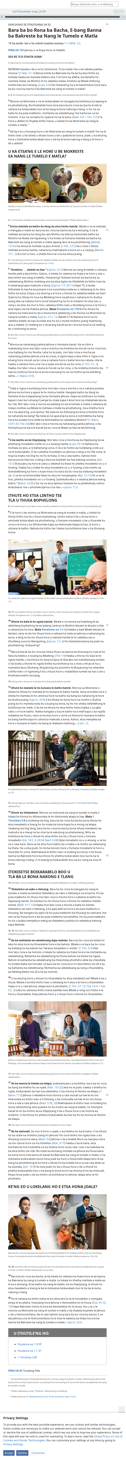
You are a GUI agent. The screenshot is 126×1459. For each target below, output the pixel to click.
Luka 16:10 (77, 444)
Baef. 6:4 (44, 1139)
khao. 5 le (50, 1396)
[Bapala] (2, 17)
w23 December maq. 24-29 (29, 11)
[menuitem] (5, 4)
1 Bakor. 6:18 (26, 376)
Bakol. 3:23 (25, 483)
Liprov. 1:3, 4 (55, 641)
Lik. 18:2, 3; (30, 840)
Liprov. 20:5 (37, 699)
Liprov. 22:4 (75, 1322)
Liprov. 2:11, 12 (48, 317)
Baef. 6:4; (78, 117)
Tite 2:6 (24, 424)
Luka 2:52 (45, 85)
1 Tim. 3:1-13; (78, 986)
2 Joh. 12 (83, 723)
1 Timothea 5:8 (83, 802)
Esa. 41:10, (99, 1302)
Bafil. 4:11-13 (26, 905)
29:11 (69, 285)
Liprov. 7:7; (59, 285)
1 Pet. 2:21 (68, 246)
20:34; (40, 840)
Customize (38, 1453)
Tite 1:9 (60, 656)
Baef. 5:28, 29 (48, 1103)
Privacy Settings (13, 1444)
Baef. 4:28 (50, 840)
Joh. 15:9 (29, 1167)
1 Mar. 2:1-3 (27, 73)
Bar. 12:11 (84, 475)
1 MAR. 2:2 (73, 43)
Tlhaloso (39, 1390)
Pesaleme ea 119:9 (44, 263)
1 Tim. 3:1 (90, 117)
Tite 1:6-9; (92, 986)
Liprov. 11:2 (71, 487)
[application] (63, 16)
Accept (9, 1453)
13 (9, 1306)
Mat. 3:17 (58, 1143)
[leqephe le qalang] (5, 4)
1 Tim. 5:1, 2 (90, 364)
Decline (22, 1453)
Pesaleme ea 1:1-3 (25, 615)
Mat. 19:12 (54, 1087)
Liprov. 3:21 (55, 269)
